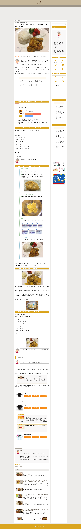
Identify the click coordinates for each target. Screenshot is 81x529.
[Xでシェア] (16, 466)
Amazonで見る (27, 395)
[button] (65, 24)
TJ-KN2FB (25, 405)
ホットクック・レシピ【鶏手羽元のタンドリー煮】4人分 (29, 84)
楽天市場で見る (35, 395)
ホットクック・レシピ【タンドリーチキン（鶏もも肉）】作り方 (60, 113)
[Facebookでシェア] (17, 466)
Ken (21, 450)
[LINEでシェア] (21, 466)
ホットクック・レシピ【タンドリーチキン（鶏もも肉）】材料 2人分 (31, 81)
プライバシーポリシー (39, 526)
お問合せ (44, 526)
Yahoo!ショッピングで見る (43, 395)
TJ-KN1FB (25, 393)
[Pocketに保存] (19, 466)
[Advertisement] (40, 13)
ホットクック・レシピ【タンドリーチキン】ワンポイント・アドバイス (31, 80)
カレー (17, 464)
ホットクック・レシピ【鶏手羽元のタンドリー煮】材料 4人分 (29, 85)
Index (31, 77)
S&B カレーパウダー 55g (29, 111)
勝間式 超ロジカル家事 (27, 434)
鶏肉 (19, 464)
